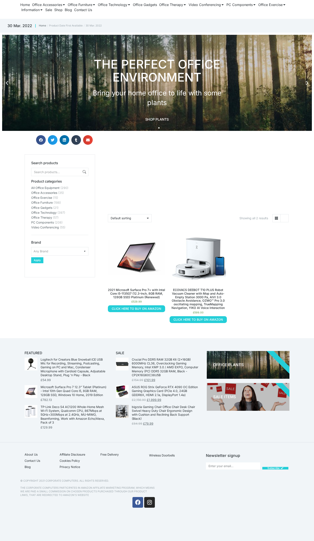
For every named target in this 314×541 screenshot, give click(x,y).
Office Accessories (44, 192)
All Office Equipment (45, 188)
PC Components (42, 222)
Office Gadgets (41, 207)
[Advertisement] (60, 304)
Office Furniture (42, 202)
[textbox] (60, 251)
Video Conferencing (45, 227)
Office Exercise (41, 197)
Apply (37, 260)
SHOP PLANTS (157, 119)
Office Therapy (41, 217)
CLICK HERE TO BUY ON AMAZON (136, 308)
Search (84, 172)
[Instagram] (149, 502)
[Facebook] (137, 502)
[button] (7, 83)
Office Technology (44, 212)
